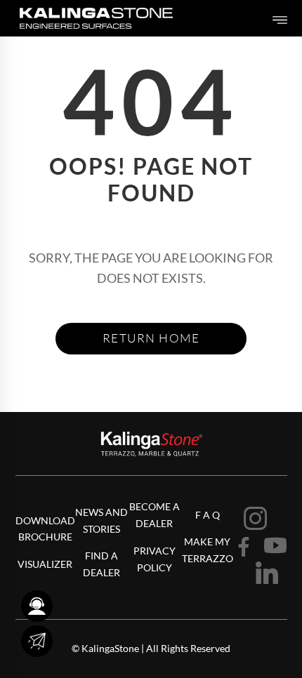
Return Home (151, 338)
